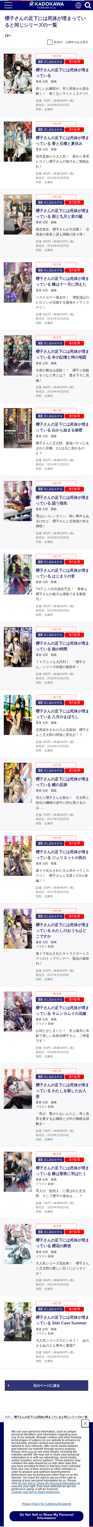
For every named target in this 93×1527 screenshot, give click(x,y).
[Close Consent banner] (85, 1423)
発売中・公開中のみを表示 (71, 42)
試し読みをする (53, 61)
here (31, 1451)
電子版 (73, 61)
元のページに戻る (46, 1385)
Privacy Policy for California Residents (46, 1504)
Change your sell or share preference (35, 1492)
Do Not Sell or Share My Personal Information (47, 1483)
